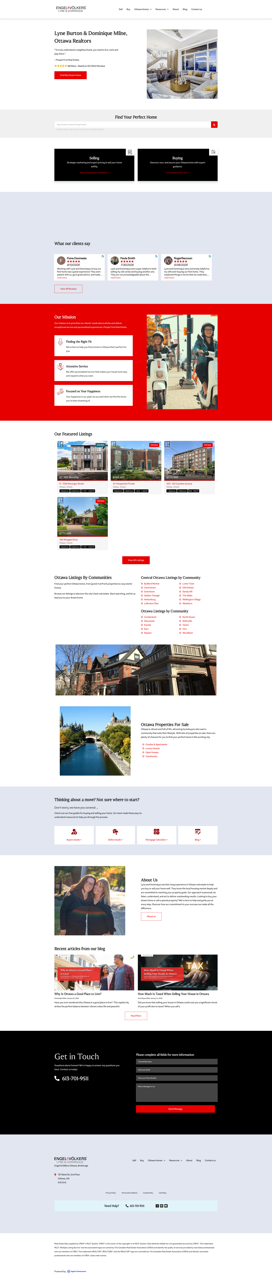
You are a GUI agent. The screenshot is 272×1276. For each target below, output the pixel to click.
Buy (128, 9)
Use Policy (162, 1193)
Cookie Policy (148, 1193)
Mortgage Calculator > (157, 839)
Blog (185, 9)
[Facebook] (161, 1205)
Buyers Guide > (74, 839)
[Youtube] (165, 1205)
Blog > (198, 839)
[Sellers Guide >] (115, 832)
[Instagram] (157, 1205)
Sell (121, 9)
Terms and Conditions (129, 1193)
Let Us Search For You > (177, 172)
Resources (161, 9)
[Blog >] (198, 832)
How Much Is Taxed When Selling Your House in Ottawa (173, 994)
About (176, 9)
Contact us (196, 9)
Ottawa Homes (141, 9)
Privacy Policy (111, 1193)
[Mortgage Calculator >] (157, 832)
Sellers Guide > (115, 839)
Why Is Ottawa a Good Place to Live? (77, 994)
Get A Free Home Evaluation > (94, 172)
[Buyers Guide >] (74, 832)
